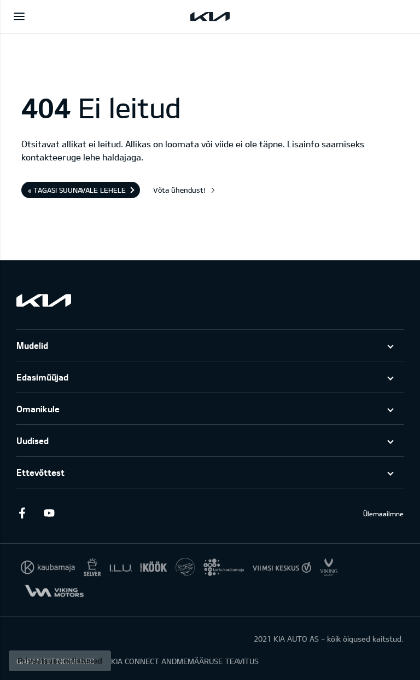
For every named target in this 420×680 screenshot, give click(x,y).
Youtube (49, 513)
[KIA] (210, 16)
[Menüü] (19, 16)
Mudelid (32, 345)
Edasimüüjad (42, 377)
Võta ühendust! (179, 190)
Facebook (21, 513)
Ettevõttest (40, 472)
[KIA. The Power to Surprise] (43, 300)
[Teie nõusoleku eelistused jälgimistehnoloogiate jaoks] (60, 660)
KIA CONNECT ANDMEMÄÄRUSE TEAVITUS (185, 661)
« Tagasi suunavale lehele (77, 190)
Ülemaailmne (383, 513)
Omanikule (38, 409)
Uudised (32, 440)
